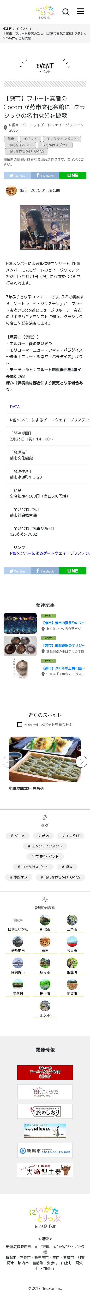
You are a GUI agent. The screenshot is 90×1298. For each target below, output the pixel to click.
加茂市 (45, 1015)
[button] (81, 762)
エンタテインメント (62, 138)
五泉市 (72, 950)
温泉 (69, 867)
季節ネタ (20, 877)
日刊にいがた (18, 929)
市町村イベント (20, 145)
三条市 (72, 929)
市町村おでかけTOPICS (26, 151)
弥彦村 (18, 993)
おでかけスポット (55, 145)
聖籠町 (72, 972)
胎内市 (45, 972)
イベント (22, 29)
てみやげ (72, 835)
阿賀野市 (18, 972)
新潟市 (45, 929)
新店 (45, 835)
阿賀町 (72, 993)
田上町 (45, 993)
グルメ (20, 835)
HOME (7, 29)
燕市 (10, 138)
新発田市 (18, 950)
